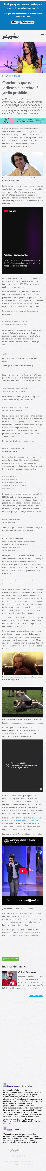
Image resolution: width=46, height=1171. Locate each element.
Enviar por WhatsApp (12, 959)
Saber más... (36, 996)
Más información (27, 22)
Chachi (14, 22)
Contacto (18, 1161)
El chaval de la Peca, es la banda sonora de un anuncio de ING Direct (21, 821)
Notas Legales (37, 1161)
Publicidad (9, 1161)
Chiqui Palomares (13, 75)
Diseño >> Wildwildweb (23, 1164)
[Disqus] (23, 1041)
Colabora (27, 1161)
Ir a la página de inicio (15, 39)
